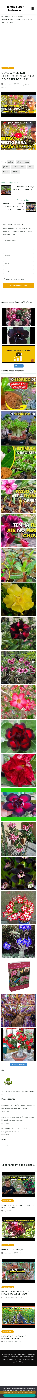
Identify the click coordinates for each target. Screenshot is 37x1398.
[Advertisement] (18, 43)
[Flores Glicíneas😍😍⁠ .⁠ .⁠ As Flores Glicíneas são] (18, 1010)
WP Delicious (19, 1359)
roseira (5, 171)
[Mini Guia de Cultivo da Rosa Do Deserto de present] (18, 976)
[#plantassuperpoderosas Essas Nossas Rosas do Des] (18, 804)
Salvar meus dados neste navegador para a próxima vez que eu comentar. (19, 278)
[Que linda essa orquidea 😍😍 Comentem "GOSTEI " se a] (18, 873)
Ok (19, 1395)
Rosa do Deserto (8, 68)
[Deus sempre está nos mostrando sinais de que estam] (18, 667)
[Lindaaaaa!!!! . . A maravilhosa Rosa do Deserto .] (18, 1044)
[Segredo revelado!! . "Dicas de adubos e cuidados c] (18, 393)
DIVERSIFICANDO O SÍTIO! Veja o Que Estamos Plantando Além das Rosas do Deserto (18, 1106)
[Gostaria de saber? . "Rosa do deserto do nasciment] (18, 496)
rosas (30, 167)
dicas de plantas (23, 162)
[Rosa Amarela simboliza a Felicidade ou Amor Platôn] (18, 599)
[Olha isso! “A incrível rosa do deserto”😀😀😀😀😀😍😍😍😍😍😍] (18, 565)
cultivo (10, 162)
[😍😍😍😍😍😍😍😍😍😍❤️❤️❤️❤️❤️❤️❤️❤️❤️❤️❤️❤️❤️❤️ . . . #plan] (18, 941)
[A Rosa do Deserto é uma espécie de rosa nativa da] (18, 736)
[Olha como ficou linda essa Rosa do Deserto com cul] (18, 839)
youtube (15, 171)
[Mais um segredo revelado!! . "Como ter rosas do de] (18, 428)
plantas (6, 167)
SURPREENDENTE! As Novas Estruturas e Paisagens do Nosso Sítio (16, 1130)
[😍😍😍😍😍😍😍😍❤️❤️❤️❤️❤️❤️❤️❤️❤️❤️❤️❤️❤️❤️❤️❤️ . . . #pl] (18, 907)
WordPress (20, 1362)
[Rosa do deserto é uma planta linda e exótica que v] (18, 633)
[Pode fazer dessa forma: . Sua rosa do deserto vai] (18, 462)
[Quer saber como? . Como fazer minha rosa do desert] (18, 530)
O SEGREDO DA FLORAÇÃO (12, 1250)
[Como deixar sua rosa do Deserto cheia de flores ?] (18, 702)
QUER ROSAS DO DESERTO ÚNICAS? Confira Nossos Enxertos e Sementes (17, 1118)
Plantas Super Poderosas (15, 8)
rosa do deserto (18, 167)
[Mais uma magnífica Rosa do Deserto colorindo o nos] (18, 770)
